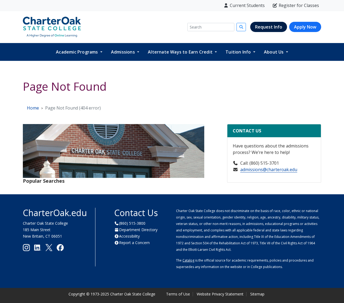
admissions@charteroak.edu (268, 169)
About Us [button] (274, 52)
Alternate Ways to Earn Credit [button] (181, 52)
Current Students (247, 5)
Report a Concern (134, 242)
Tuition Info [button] (238, 52)
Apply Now (305, 27)
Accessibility (129, 236)
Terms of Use (178, 294)
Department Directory (138, 229)
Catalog (188, 260)
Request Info (268, 27)
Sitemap (257, 294)
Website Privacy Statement (220, 294)
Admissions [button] (123, 52)
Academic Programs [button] (77, 52)
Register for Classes (299, 5)
